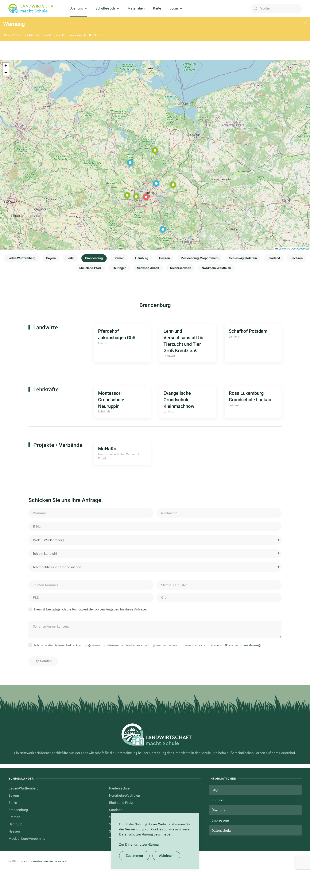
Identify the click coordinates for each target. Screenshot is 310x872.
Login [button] (174, 8)
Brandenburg (94, 258)
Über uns (218, 810)
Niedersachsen (180, 268)
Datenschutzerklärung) (243, 645)
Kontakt (218, 800)
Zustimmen (134, 855)
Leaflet (282, 248)
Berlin (70, 258)
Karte (157, 8)
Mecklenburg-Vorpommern (199, 258)
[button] (305, 22)
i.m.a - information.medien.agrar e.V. (43, 861)
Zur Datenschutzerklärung (139, 844)
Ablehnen (166, 855)
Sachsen (297, 258)
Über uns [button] (76, 8)
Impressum (220, 820)
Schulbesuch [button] (105, 8)
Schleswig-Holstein (243, 258)
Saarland (274, 258)
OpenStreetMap (300, 248)
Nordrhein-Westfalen (216, 268)
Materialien (136, 8)
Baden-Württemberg (21, 258)
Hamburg (141, 258)
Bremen (119, 258)
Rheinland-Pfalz (90, 268)
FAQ (215, 790)
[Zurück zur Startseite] (34, 8)
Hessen (164, 258)
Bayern (51, 258)
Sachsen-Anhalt (148, 268)
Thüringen (119, 268)
